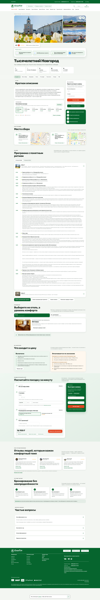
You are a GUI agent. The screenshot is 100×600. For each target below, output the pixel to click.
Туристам (77, 9)
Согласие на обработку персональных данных (73, 569)
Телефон (69, 400)
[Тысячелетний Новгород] (74, 22)
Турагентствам (48, 6)
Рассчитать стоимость (75, 105)
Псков (12, 564)
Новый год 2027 (14, 9)
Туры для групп (59, 9)
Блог (43, 557)
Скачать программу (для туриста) (22, 299)
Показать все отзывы (18, 472)
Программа (31, 76)
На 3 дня (28, 559)
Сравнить (61, 410)
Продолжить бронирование (55, 431)
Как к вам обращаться (71, 88)
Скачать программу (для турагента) (40, 299)
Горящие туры (52, 9)
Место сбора (24, 76)
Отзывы (54, 76)
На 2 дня (28, 558)
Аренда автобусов (67, 9)
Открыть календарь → (57, 115)
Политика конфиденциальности (70, 568)
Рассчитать (49, 76)
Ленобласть (13, 559)
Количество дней (30, 554)
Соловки (13, 558)
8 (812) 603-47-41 (65, 1)
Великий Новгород (15, 562)
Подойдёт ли (17, 76)
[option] (30, 414)
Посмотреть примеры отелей (39, 327)
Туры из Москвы (34, 9)
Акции (47, 9)
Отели (37, 76)
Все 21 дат (59, 104)
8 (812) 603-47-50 (79, 1)
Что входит (42, 76)
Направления (14, 554)
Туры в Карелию (21, 9)
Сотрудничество (45, 558)
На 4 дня (28, 561)
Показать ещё (19, 368)
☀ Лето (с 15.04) (18, 160)
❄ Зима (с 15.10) (27, 160)
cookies (39, 596)
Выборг (12, 561)
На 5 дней (28, 562)
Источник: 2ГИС (18, 467)
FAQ (59, 76)
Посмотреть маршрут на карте (67, 299)
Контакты (44, 560)
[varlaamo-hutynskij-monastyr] (38, 29)
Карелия (13, 556)
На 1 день (28, 556)
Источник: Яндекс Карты (68, 467)
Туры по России (42, 9)
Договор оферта (67, 567)
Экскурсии (28, 9)
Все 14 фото (81, 40)
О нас (73, 9)
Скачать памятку (53, 299)
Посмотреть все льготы (47, 405)
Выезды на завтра (39, 6)
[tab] (32, 315)
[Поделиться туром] (83, 17)
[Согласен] (68, 597)
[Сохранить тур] (80, 17)
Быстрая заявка (76, 100)
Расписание (30, 6)
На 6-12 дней (29, 564)
